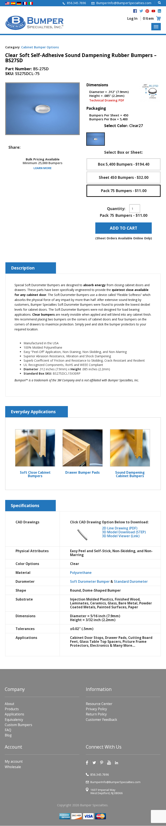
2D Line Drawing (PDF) (119, 528)
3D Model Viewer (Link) (120, 536)
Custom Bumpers (18, 725)
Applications (14, 714)
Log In (132, 18)
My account (14, 761)
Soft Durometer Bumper (90, 581)
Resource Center (99, 704)
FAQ (8, 730)
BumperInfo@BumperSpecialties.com (123, 3)
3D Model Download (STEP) (124, 532)
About (9, 704)
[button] (95, 139)
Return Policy (96, 714)
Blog (8, 735)
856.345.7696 (76, 3)
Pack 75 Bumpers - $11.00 (124, 190)
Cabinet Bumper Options (40, 47)
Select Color (123, 125)
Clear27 (136, 125)
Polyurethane (81, 572)
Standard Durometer (131, 581)
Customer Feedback (101, 719)
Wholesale (13, 767)
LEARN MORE (42, 168)
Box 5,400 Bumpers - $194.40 (123, 164)
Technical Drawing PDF (106, 100)
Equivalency (14, 719)
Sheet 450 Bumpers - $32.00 (123, 177)
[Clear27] (95, 139)
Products (12, 709)
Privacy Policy (96, 709)
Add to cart (123, 228)
